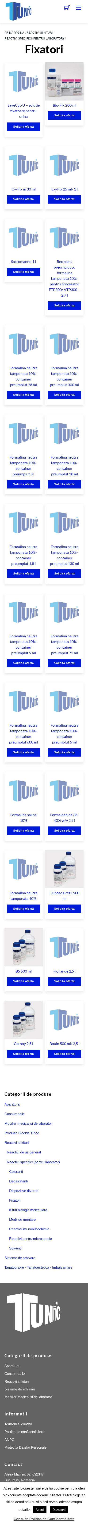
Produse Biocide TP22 (21, 1133)
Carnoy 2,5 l (23, 1043)
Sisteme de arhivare (19, 1258)
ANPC (9, 1440)
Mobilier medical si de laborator (28, 1123)
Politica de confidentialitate (24, 1432)
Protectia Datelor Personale (25, 1447)
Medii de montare (22, 1219)
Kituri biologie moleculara (28, 1210)
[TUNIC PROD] (18, 11)
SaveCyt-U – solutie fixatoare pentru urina (24, 110)
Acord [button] (40, 1510)
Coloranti (16, 1172)
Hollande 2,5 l (65, 971)
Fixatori (14, 1200)
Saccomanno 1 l (23, 261)
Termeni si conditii (18, 1424)
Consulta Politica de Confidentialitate (44, 1519)
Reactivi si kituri (40, 32)
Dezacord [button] (59, 1510)
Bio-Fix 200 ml (64, 105)
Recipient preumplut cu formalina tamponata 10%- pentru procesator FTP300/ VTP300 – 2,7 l (64, 278)
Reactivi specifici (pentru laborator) (34, 38)
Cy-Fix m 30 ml (23, 189)
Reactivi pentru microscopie (30, 1239)
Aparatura (11, 1104)
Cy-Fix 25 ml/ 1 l (64, 189)
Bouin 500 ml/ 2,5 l (65, 1043)
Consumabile (14, 1114)
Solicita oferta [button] (23, 126)
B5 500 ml (23, 971)
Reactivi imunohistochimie (29, 1229)
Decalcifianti (18, 1181)
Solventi (15, 1248)
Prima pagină (14, 32)
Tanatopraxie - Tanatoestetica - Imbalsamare (38, 1267)
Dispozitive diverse (23, 1191)
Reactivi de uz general (24, 1152)
